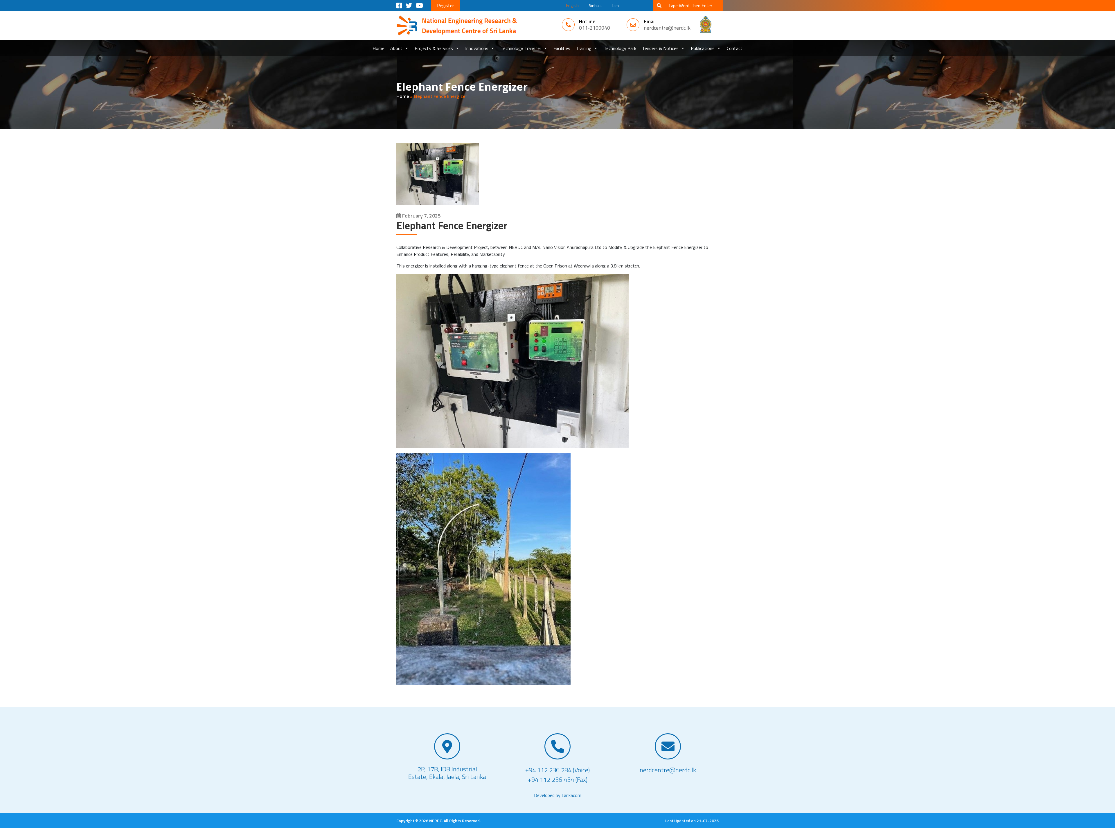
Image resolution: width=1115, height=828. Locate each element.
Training (583, 48)
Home (378, 48)
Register (445, 5)
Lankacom (571, 795)
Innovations (476, 48)
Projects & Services (434, 48)
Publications (703, 48)
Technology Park (620, 48)
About (396, 48)
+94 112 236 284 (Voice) (557, 770)
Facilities (561, 48)
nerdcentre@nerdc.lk (667, 28)
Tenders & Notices (660, 48)
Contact (734, 48)
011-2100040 (594, 28)
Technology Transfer (521, 48)
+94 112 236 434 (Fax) (557, 779)
